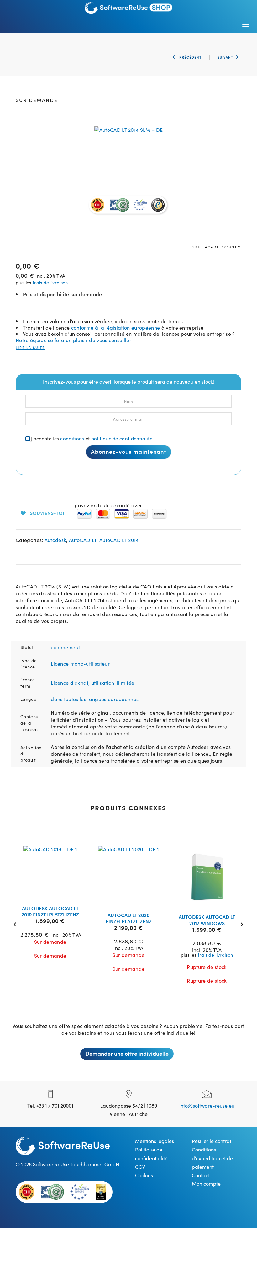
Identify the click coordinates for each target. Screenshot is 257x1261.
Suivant (225, 57)
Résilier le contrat (211, 1140)
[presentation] (16, 923)
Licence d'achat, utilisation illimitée (92, 682)
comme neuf (65, 647)
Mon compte (206, 1183)
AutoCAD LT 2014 (119, 539)
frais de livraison (50, 282)
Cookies (144, 1175)
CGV (140, 1166)
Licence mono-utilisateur (80, 663)
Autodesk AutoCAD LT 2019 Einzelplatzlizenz (50, 911)
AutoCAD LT (83, 539)
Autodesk (55, 539)
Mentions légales (154, 1140)
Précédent (190, 57)
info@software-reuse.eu (206, 1105)
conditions (72, 438)
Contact (201, 1175)
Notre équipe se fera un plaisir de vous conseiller (73, 339)
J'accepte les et (91, 438)
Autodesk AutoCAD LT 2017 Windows (207, 920)
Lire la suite (30, 347)
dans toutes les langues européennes (95, 698)
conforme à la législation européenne (115, 327)
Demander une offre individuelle (127, 1053)
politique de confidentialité (121, 438)
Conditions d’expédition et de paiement (212, 1158)
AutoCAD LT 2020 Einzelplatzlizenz (129, 918)
